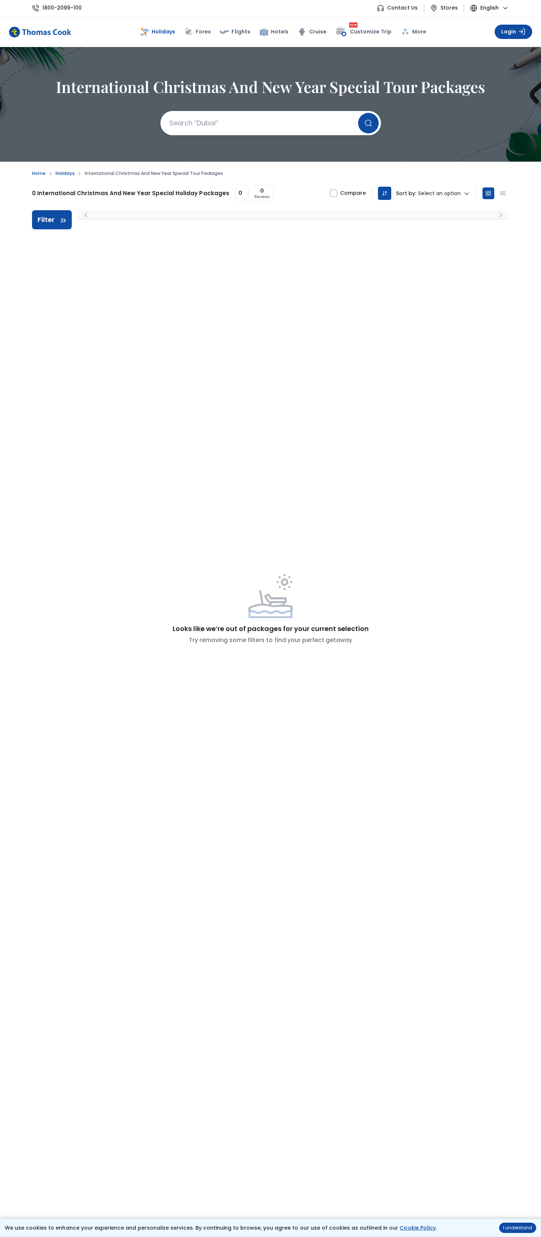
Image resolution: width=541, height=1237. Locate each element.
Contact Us (402, 7)
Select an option (439, 193)
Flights (240, 31)
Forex (203, 31)
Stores (449, 7)
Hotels (280, 31)
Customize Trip (371, 30)
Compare (353, 193)
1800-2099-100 (62, 7)
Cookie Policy (417, 1227)
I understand (517, 1228)
